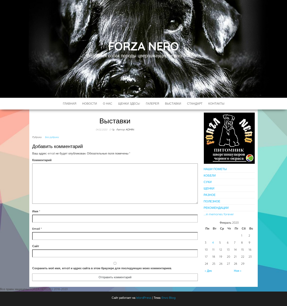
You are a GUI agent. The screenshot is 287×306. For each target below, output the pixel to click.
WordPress (144, 298)
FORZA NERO (143, 46)
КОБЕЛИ (210, 175)
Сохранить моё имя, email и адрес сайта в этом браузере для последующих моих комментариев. (102, 268)
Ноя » (237, 271)
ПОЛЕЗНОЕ (212, 201)
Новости (89, 103)
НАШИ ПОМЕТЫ (215, 169)
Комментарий (42, 160)
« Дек (208, 271)
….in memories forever (219, 214)
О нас (107, 103)
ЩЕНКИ (209, 188)
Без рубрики (52, 137)
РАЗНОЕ (210, 195)
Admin (130, 129)
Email (37, 229)
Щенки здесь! (129, 103)
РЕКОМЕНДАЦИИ (216, 208)
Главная (69, 103)
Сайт (35, 246)
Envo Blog (169, 298)
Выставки (173, 103)
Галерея (152, 103)
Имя (36, 211)
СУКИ (208, 182)
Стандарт (194, 103)
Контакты (216, 103)
